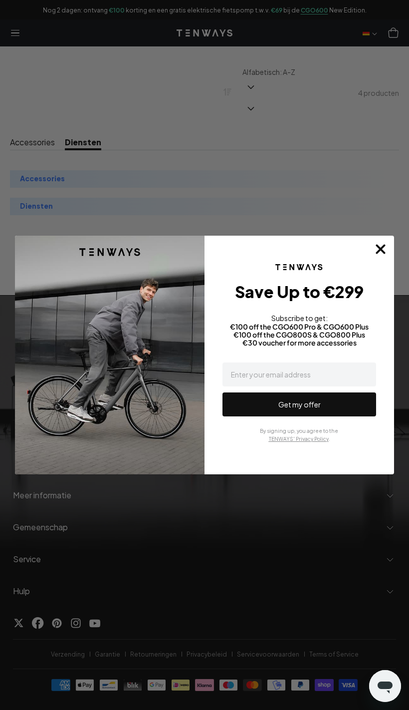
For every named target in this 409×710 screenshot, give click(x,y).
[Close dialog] (380, 249)
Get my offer (299, 404)
